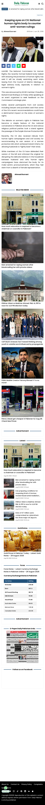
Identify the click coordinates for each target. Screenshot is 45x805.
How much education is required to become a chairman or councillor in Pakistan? (21, 227)
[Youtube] (10, 791)
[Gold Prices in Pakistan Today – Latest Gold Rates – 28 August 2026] (22, 541)
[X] (14, 66)
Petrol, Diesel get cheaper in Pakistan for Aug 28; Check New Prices (22, 420)
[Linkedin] (25, 791)
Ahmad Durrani (10, 31)
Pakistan (40, 15)
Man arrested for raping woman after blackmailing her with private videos (17, 266)
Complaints (38, 784)
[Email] (24, 66)
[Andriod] (29, 791)
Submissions (6, 788)
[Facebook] (4, 66)
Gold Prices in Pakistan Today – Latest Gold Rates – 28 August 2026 (22, 554)
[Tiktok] (17, 791)
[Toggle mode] (39, 4)
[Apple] (32, 791)
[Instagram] (14, 791)
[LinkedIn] (9, 66)
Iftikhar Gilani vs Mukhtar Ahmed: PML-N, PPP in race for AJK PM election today (21, 304)
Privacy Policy (26, 784)
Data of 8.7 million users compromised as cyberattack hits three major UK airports (27, 515)
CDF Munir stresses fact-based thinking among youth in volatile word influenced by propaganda (22, 343)
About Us (5, 784)
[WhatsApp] (19, 66)
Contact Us (15, 784)
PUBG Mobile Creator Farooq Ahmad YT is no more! (20, 381)
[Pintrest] (21, 791)
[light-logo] (22, 3)
